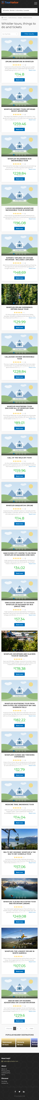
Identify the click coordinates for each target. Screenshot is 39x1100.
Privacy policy (5, 1071)
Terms (3, 1074)
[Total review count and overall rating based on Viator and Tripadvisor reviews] (25, 65)
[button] (13, 57)
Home (5, 17)
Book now (19, 80)
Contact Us (4, 1083)
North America (12, 17)
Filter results (29, 34)
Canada (20, 17)
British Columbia (27, 17)
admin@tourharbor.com (11, 1061)
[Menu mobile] (35, 3)
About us (4, 1069)
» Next (31, 1028)
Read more (32, 70)
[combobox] (19, 10)
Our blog (4, 1081)
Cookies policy (5, 1072)
